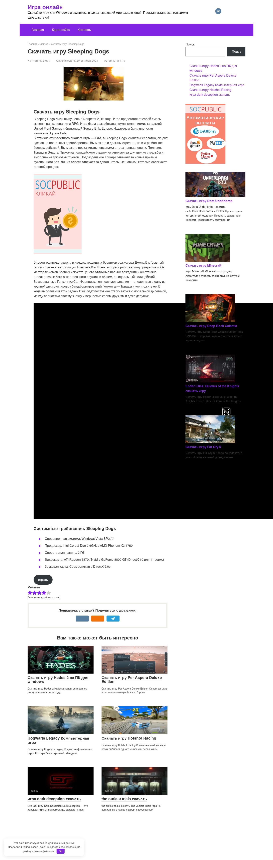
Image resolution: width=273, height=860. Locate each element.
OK (61, 851)
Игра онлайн (45, 7)
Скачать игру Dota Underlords (208, 200)
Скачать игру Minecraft (203, 265)
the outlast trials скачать (124, 798)
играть (43, 579)
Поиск (189, 44)
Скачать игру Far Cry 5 (203, 446)
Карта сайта (61, 29)
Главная (38, 29)
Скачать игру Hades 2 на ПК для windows (58, 679)
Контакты (85, 29)
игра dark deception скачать (54, 798)
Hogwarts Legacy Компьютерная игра (58, 740)
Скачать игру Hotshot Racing (129, 738)
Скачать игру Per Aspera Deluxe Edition (132, 679)
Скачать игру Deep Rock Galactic (211, 325)
